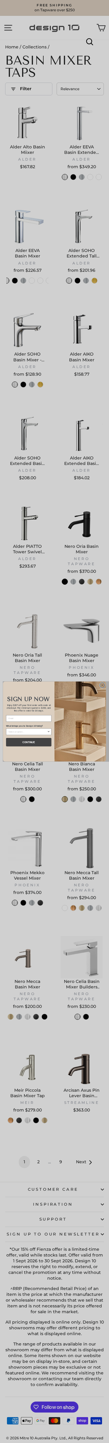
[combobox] (27, 732)
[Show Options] (48, 732)
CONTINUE (28, 742)
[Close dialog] (102, 685)
